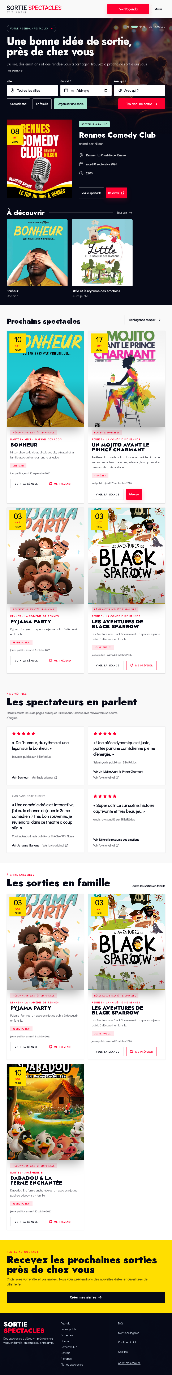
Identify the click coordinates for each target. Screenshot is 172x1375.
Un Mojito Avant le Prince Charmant (120, 447)
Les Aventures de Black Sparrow (117, 624)
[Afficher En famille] (134, 27)
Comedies (67, 1335)
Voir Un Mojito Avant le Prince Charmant (118, 771)
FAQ (120, 1323)
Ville (9, 81)
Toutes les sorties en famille (148, 886)
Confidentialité (127, 1342)
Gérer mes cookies (129, 1363)
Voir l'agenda (128, 9)
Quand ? (65, 81)
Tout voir (122, 213)
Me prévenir (63, 483)
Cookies (123, 1352)
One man (18, 465)
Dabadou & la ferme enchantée (36, 1180)
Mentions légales (128, 1333)
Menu (158, 9)
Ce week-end (18, 104)
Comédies (100, 475)
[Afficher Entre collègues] (144, 27)
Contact (65, 1353)
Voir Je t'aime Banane (25, 845)
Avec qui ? (120, 81)
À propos (66, 1359)
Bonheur (23, 444)
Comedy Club (69, 1347)
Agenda (65, 1323)
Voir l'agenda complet (142, 320)
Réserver (113, 193)
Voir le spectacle (91, 193)
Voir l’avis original (42, 777)
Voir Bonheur (20, 777)
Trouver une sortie (139, 104)
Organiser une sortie (70, 104)
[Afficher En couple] (140, 27)
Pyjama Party (30, 621)
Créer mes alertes (83, 1297)
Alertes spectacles (72, 1364)
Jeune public (21, 642)
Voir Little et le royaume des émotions (116, 839)
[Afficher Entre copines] (128, 27)
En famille (42, 104)
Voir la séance (26, 483)
